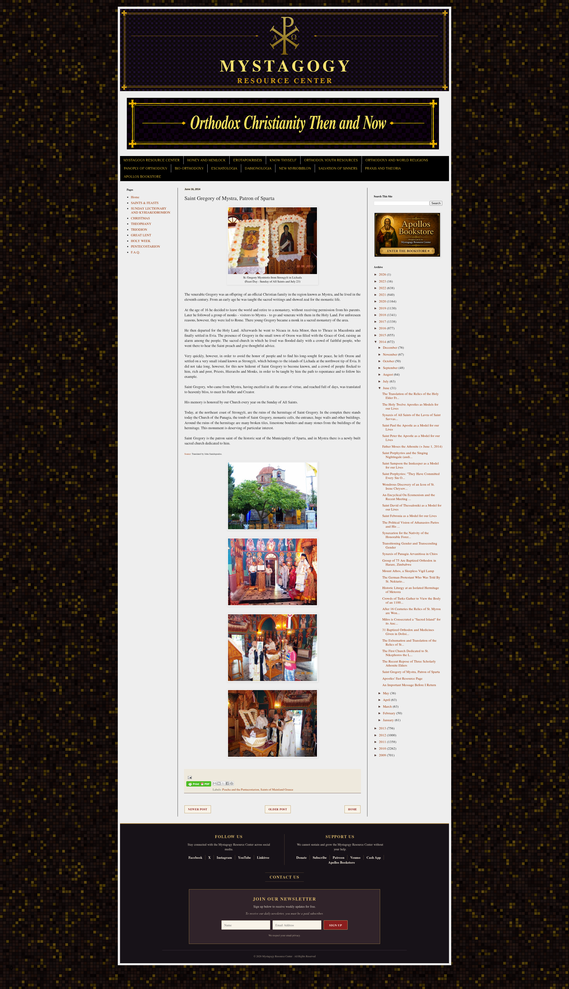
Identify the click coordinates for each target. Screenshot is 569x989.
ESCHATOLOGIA (224, 168)
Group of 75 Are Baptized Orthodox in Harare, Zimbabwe (409, 562)
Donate (301, 857)
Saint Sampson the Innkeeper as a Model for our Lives (410, 465)
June (386, 388)
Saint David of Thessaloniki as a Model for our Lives (411, 507)
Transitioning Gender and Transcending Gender (409, 545)
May (386, 693)
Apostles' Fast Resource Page (402, 678)
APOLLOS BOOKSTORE (142, 177)
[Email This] (214, 783)
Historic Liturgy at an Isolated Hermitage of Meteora (410, 589)
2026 (383, 274)
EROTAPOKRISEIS (247, 160)
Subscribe (320, 857)
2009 (383, 755)
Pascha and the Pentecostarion (240, 789)
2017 (383, 321)
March (388, 706)
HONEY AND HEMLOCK (206, 160)
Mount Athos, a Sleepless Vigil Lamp (408, 571)
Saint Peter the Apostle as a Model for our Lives (411, 437)
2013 (383, 728)
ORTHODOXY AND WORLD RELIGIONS (396, 160)
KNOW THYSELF (283, 160)
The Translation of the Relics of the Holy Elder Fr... (410, 395)
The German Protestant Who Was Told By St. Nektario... (411, 579)
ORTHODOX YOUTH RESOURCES (331, 160)
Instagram (224, 857)
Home (352, 809)
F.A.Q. (135, 252)
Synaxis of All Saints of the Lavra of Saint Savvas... (411, 416)
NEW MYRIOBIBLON (295, 168)
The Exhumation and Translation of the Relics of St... (409, 642)
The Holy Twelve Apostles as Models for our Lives (410, 406)
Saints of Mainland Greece (276, 789)
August (388, 374)
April (387, 699)
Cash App (374, 857)
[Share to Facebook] (227, 783)
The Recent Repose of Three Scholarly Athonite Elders (409, 663)
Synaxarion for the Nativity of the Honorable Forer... (405, 535)
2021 (383, 294)
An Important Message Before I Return (409, 685)
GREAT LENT (141, 235)
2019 (383, 308)
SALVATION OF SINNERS (338, 168)
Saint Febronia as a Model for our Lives (409, 515)
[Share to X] (223, 783)
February (389, 713)
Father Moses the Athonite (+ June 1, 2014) (412, 446)
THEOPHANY (141, 223)
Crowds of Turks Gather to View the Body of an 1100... (411, 600)
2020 (383, 301)
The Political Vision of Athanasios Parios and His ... (410, 524)
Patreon (338, 857)
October (389, 361)
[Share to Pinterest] (231, 783)
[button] (11, 969)
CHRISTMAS (140, 218)
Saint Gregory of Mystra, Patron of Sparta (411, 671)
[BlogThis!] (219, 783)
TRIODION (139, 229)
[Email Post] (189, 777)
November (390, 354)
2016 (383, 328)
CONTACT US (284, 877)
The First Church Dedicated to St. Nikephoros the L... (405, 653)
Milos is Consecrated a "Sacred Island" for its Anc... (411, 621)
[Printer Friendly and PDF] (198, 784)
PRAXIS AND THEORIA (383, 168)
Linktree (263, 857)
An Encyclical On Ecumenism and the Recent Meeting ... (408, 496)
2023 (383, 281)
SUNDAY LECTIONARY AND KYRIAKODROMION (150, 210)
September (391, 367)
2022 (383, 288)
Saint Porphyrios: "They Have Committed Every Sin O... (411, 475)
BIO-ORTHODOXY (189, 168)
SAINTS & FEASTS (144, 202)
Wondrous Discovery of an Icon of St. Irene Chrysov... (408, 486)
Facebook (195, 857)
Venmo (355, 857)
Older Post (277, 809)
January (389, 720)
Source (187, 453)
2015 (383, 335)
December (390, 347)
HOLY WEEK (140, 240)
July (386, 381)
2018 (383, 314)
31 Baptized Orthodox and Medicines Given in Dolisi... (408, 631)
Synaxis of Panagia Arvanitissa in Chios (410, 553)
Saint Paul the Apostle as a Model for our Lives (410, 427)
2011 (383, 741)
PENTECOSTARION (145, 246)
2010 (383, 748)
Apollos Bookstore (341, 862)
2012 (383, 735)
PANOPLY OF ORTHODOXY (145, 168)
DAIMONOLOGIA (258, 168)
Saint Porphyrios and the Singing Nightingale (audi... (405, 454)
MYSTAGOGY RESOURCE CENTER (152, 160)
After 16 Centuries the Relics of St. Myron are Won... (411, 611)
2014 (383, 341)
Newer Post (197, 809)
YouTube (244, 857)
